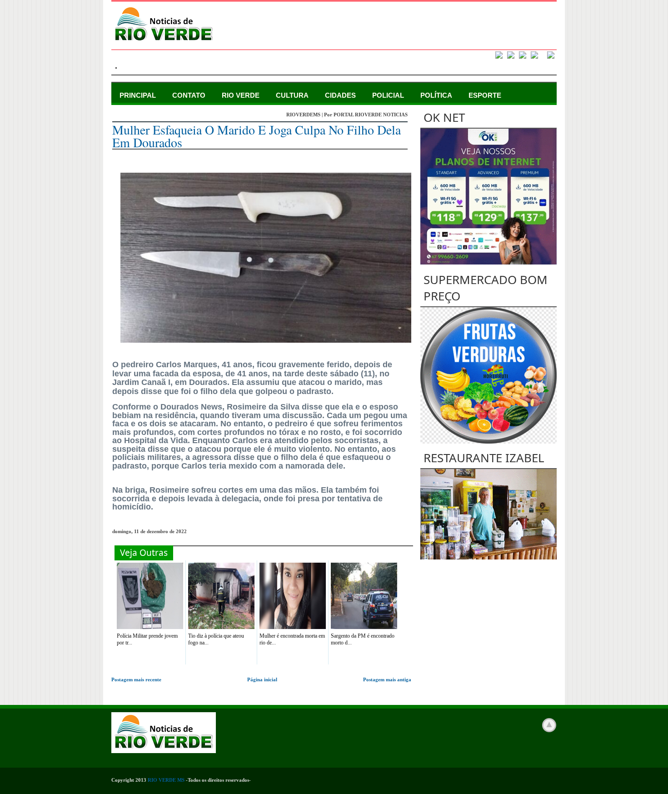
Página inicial (262, 679)
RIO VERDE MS (166, 780)
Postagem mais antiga (387, 679)
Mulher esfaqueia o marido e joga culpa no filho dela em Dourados (256, 136)
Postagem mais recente (136, 679)
